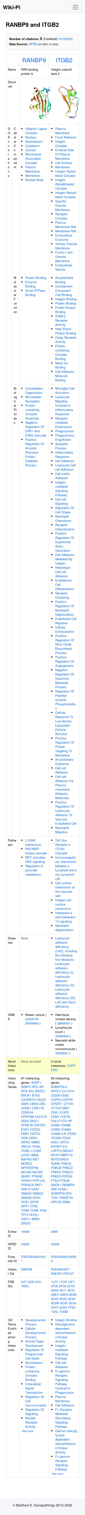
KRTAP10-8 (59, 1146)
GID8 (24, 1138)
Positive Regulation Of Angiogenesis (64, 661)
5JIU (38, 1281)
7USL (55, 1311)
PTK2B (65, 1180)
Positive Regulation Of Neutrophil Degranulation (64, 608)
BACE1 (40, 1091)
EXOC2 (35, 1129)
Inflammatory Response (64, 454)
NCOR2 (37, 1172)
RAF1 (38, 1185)
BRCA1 (26, 1095)
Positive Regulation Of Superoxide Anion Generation (64, 542)
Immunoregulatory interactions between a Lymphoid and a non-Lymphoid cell (66, 868)
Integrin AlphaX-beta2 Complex (66, 194)
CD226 (55, 1095)
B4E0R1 (56, 1273)
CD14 (70, 1091)
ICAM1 (55, 1125)
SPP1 (25, 1206)
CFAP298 (27, 1116)
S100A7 (33, 1189)
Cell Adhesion (64, 461)
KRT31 (65, 1142)
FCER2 (65, 1116)
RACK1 (56, 1185)
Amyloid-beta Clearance (64, 761)
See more (27, 1431)
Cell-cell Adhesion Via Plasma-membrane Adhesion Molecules (64, 787)
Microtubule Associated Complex (33, 158)
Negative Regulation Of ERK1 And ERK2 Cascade (35, 428)
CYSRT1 (57, 1103)
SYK (69, 1193)
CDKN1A (27, 1112)
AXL (31, 1091)
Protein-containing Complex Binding (62, 352)
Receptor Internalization (64, 527)
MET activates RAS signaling (35, 859)
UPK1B (56, 1202)
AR (41, 1086)
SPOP (34, 1202)
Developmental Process (35, 1322)
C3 (64, 1091)
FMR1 (25, 1133)
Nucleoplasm (34, 141)
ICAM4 (66, 1129)
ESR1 (25, 1129)
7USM (64, 1311)
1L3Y (54, 1281)
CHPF (71, 1065)
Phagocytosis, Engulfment (65, 437)
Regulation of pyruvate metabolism (34, 870)
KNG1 (55, 1142)
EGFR (64, 1112)
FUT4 (63, 1121)
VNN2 (66, 1202)
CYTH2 (56, 1108)
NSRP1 (26, 1176)
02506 (55, 1244)
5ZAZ (63, 1307)
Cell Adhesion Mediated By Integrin (64, 558)
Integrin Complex (61, 143)
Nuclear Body (34, 179)
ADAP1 (36, 1082)
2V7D (71, 1286)
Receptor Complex (61, 216)
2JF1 (71, 1281)
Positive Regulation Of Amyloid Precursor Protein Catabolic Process (34, 452)
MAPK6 (26, 1159)
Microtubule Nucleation (33, 399)
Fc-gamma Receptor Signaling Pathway (62, 1462)
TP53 (43, 1210)
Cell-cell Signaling (61, 501)
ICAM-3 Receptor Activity (61, 320)
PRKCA (66, 1163)
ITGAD (71, 1133)
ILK (63, 1133)
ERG (54, 1070)
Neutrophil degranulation (64, 927)
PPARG (26, 1180)
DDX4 (25, 1121)
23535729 (31, 1019)
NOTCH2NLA (60, 1159)
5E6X (64, 1303)
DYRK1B (27, 1125)
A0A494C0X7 (60, 1269)
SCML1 (63, 1189)
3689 (54, 1231)
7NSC (25, 1286)
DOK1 (55, 1112)
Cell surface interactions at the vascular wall (65, 889)
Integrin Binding (65, 299)
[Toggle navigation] (75, 7)
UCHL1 (34, 1214)
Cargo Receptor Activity (65, 339)
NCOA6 (26, 1172)
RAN (24, 1189)
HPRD (33, 44)
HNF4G (26, 1146)
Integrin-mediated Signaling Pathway (61, 488)
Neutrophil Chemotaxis (63, 518)
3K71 (63, 1290)
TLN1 (54, 1197)
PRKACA (27, 1185)
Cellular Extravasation (64, 629)
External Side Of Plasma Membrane (64, 154)
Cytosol (30, 150)
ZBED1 (26, 1223)
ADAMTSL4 (59, 1086)
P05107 (68, 1273)
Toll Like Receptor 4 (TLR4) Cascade (62, 846)
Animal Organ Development (34, 1343)
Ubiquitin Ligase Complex (36, 130)
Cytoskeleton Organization (34, 390)
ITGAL (36, 1146)
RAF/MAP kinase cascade (36, 850)
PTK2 (55, 1180)
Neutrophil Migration (62, 829)
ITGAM (56, 1138)
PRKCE (56, 1172)
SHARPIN (58, 1193)
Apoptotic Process (61, 445)
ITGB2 (64, 59)
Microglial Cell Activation (64, 390)
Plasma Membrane (32, 169)
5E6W (55, 1303)
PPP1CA (39, 1180)
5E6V (72, 1299)
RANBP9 (34, 59)
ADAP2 (26, 1086)
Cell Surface (63, 162)
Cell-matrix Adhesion (62, 475)
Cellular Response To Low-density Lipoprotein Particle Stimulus (64, 723)
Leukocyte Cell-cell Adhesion (65, 467)
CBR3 (34, 1103)
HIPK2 (25, 1142)
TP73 (24, 1214)
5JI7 (24, 1281)
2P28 (62, 1286)
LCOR (25, 1155)
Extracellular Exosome (63, 237)
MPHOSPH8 (29, 1167)
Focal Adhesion (65, 137)
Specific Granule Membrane (62, 205)
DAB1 (66, 1108)
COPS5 (67, 1099)
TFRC (34, 1206)
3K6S (55, 1290)
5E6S (55, 1299)
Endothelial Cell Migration (65, 620)
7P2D (72, 1307)
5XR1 (55, 1307)
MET (36, 1159)
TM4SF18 (66, 1197)
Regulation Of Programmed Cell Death (34, 1353)
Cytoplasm (32, 145)
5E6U (63, 1299)
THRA (25, 1210)
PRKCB (56, 1167)
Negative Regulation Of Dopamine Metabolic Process (64, 678)
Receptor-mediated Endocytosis (63, 422)
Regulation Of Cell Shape (64, 509)
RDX (54, 1189)
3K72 (71, 1290)
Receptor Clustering (62, 595)
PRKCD (67, 1167)
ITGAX (66, 1138)
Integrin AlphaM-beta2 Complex (64, 184)
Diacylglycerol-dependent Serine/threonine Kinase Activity (65, 1332)
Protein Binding (35, 277)
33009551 (61, 1053)
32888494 (61, 1036)
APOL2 (56, 1091)
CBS (42, 1103)
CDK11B (38, 1108)
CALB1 (41, 1099)
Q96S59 (26, 1269)
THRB (34, 1210)
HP (70, 1121)
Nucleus (30, 137)
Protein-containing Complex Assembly (32, 411)
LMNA (34, 1155)
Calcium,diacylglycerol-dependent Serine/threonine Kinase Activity (66, 1441)
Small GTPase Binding (35, 292)
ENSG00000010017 (33, 1258)
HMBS (35, 1142)
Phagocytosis (64, 431)
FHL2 (54, 1121)
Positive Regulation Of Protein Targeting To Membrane (64, 746)
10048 (25, 1231)
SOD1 (37, 1197)
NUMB (55, 1163)
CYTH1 (69, 1103)
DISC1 (34, 1121)
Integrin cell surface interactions (63, 904)
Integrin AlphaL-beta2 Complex (65, 173)
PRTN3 (67, 1176)
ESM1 (55, 1116)
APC (35, 1086)
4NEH (55, 1294)
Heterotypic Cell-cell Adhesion (63, 571)
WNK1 (36, 1219)
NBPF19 (66, 1155)
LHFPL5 (56, 1150)
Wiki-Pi (11, 7)
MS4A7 (68, 1150)
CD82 (65, 1095)
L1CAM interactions (33, 842)
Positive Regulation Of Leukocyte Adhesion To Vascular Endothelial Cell (65, 813)
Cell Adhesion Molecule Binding (64, 375)
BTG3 (36, 1095)
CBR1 (25, 1103)
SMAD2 (26, 1193)
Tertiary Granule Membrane (66, 245)
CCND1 (26, 1108)
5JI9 (31, 1281)
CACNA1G (28, 1099)
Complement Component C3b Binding (63, 290)
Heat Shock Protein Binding (65, 331)
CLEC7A (41, 1116)
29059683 (31, 1023)
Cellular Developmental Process (35, 1332)
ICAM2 (66, 1125)
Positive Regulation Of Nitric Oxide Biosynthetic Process (64, 644)
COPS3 (56, 1099)
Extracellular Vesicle (63, 267)
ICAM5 (55, 1133)
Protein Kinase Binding (65, 309)
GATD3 (35, 1133)
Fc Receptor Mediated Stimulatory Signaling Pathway (63, 1418)
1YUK (63, 1281)
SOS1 (25, 1202)
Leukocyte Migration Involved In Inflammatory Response (64, 405)
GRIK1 (33, 1138)
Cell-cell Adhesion (61, 770)
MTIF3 (55, 1155)
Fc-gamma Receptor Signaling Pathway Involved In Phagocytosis (64, 1382)
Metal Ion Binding (61, 365)
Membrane (32, 175)
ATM (24, 1091)
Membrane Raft (65, 231)
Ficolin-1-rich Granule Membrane (64, 256)
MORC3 (26, 1163)
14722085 (65, 39)
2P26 (54, 1286)
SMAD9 (26, 1197)
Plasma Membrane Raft (65, 224)
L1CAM (36, 1150)
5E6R (72, 1294)
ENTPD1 (40, 1125)
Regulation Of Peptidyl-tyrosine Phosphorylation (65, 699)
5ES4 (72, 1303)
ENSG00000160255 (63, 1258)
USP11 (26, 1219)
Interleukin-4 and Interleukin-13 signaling (65, 917)
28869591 (63, 1023)
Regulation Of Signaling (34, 1411)
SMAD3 (38, 1193)
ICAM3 (55, 1129)
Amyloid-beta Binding (64, 279)
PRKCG (67, 1172)
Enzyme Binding (31, 284)
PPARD (37, 1176)
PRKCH (56, 1176)
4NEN (64, 1294)
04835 (25, 1244)
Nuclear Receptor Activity (31, 1422)
